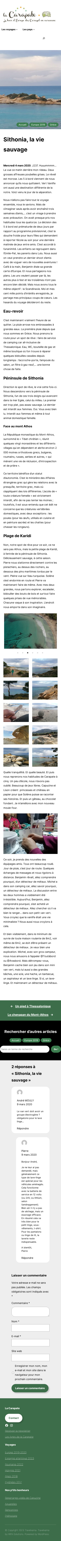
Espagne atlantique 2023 (19, 1458)
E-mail (16, 1336)
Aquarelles (11, 1503)
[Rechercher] (43, 38)
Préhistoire (11, 1515)
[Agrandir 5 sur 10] (25, 706)
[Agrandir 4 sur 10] (53, 684)
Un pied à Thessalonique (33, 1006)
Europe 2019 (38, 124)
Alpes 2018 (11, 1476)
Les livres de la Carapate (19, 1436)
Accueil (22, 124)
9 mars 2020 (24, 1104)
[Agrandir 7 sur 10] (25, 729)
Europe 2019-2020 (16, 1452)
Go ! (56, 1049)
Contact (14, 1417)
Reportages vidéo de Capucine (23, 1497)
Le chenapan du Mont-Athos (28, 1014)
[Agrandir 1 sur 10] (25, 662)
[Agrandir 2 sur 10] (53, 662)
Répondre (23, 1128)
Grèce (53, 124)
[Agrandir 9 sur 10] (25, 751)
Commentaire (20, 1303)
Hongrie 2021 (12, 1470)
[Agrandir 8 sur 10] (53, 729)
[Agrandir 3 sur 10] (25, 684)
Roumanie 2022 (14, 1464)
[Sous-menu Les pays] (34, 29)
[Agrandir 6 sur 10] (53, 706)
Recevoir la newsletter (17, 1430)
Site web (16, 1351)
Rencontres (11, 1509)
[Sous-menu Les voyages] (17, 29)
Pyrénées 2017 (13, 1482)
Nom (15, 1321)
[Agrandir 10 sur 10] (53, 751)
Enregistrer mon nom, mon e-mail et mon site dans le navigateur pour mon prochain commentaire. (31, 1372)
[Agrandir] (53, 817)
